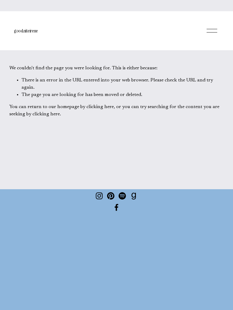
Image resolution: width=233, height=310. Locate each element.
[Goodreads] (133, 196)
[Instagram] (99, 196)
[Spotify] (122, 196)
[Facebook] (116, 207)
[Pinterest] (110, 196)
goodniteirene (26, 31)
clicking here (100, 106)
